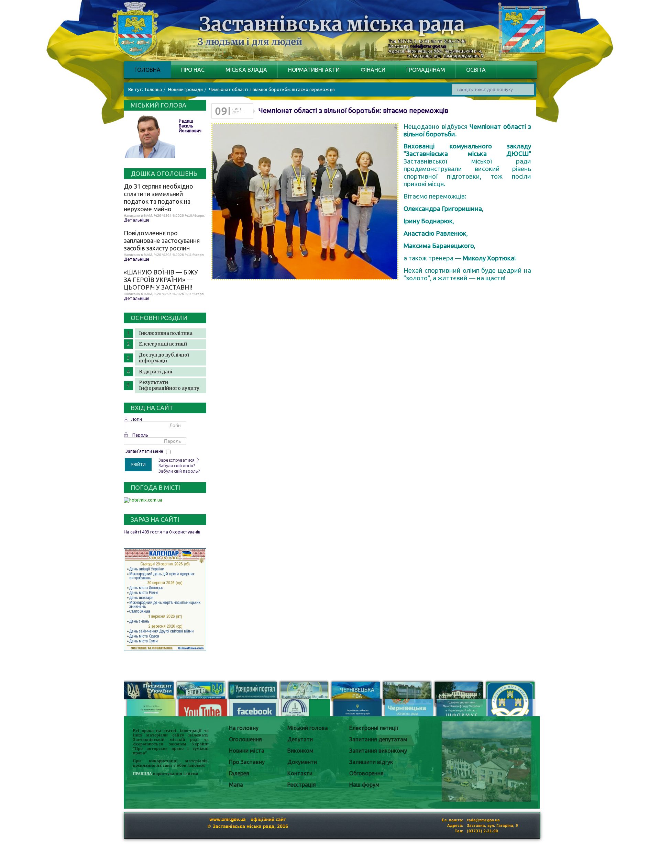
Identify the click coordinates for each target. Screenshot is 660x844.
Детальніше (137, 219)
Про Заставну (247, 762)
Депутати (300, 739)
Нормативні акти (314, 70)
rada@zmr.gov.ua (428, 46)
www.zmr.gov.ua (227, 819)
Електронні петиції (163, 344)
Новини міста (246, 750)
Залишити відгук (371, 762)
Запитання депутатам (378, 739)
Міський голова (307, 728)
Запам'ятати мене (144, 451)
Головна (147, 70)
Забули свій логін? (176, 465)
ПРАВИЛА (142, 774)
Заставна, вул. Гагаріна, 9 (492, 825)
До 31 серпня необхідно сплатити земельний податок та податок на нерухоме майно (158, 197)
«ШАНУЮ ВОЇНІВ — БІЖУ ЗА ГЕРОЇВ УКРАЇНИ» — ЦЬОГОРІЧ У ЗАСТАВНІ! (161, 280)
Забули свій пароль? (179, 471)
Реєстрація (301, 784)
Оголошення (245, 739)
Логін (136, 419)
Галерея (239, 773)
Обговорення (366, 773)
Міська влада (246, 70)
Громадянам (425, 70)
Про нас (193, 70)
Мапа (236, 784)
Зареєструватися (177, 460)
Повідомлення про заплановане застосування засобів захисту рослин (162, 240)
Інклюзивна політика (165, 333)
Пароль (140, 434)
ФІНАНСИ (373, 70)
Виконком (300, 750)
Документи (302, 762)
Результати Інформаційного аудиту (169, 385)
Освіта (476, 70)
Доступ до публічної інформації (164, 358)
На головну (243, 728)
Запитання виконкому (378, 750)
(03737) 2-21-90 (482, 831)
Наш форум (364, 784)
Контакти (299, 773)
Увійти (138, 464)
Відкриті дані (155, 372)
